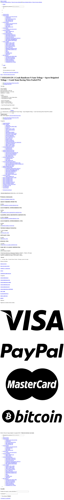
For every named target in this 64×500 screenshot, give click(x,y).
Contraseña (3, 493)
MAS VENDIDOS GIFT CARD (9, 177)
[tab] (33, 190)
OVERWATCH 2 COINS (11, 62)
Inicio (1, 74)
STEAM (7, 51)
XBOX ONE (8, 32)
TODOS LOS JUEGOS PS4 (11, 16)
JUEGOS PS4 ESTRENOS (11, 153)
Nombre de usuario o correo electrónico (8, 491)
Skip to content (3, 1)
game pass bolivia (6, 123)
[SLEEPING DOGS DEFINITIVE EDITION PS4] (11, 212)
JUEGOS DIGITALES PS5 (8, 157)
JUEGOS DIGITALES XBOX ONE (13, 162)
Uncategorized (6, 186)
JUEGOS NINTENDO (7, 33)
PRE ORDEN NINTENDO (11, 40)
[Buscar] (3, 8)
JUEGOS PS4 (6, 15)
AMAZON (8, 54)
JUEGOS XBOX (6, 30)
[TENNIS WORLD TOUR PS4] (7, 225)
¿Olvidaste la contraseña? (5, 498)
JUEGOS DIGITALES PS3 (8, 150)
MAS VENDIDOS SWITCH (9, 182)
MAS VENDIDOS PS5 (8, 180)
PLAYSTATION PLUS (10, 46)
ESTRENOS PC (9, 148)
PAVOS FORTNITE (10, 135)
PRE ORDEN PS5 (9, 26)
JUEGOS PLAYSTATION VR (12, 152)
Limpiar (12, 110)
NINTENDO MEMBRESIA (11, 39)
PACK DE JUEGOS (10, 37)
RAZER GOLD (9, 52)
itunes (7, 50)
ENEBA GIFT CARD (10, 42)
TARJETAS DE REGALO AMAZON (13, 142)
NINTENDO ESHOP (10, 132)
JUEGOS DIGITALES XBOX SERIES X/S (14, 163)
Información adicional (7, 189)
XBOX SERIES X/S (10, 31)
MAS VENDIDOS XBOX (8, 183)
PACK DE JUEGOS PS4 (11, 18)
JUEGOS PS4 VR (9, 21)
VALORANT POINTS (10, 57)
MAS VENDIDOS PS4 (8, 179)
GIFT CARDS (6, 41)
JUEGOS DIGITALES (5, 108)
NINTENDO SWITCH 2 (11, 35)
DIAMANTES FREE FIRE (11, 56)
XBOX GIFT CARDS (10, 45)
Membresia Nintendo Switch (11, 48)
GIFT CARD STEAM (10, 129)
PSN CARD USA (9, 47)
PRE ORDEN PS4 (9, 20)
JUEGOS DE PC (9, 149)
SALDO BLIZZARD (10, 60)
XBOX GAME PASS (10, 43)
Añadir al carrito (4, 114)
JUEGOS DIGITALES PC (8, 146)
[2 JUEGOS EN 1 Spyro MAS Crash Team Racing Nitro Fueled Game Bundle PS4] (11, 83)
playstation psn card (7, 185)
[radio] (15, 108)
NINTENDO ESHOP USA (11, 49)
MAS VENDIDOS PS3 (8, 178)
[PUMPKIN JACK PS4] (7, 84)
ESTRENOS (8, 17)
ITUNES (7, 131)
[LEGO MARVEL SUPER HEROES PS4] (9, 205)
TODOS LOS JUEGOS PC (11, 29)
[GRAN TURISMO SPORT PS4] (7, 199)
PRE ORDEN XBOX (10, 165)
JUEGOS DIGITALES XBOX (9, 161)
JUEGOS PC (5, 28)
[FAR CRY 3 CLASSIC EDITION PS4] (8, 244)
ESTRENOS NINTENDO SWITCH (13, 38)
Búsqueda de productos (7, 6)
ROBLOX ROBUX (10, 59)
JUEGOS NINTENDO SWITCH (12, 169)
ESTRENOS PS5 (9, 24)
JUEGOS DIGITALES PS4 (9, 74)
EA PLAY (8, 127)
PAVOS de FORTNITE (10, 58)
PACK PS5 (8, 25)
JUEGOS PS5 (6, 22)
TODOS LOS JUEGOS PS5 (11, 23)
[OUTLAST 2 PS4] (4, 232)
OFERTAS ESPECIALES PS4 (9, 184)
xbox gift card (5, 187)
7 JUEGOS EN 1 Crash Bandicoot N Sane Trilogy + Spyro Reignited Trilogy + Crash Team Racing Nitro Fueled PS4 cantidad (27, 111)
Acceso (9, 496)
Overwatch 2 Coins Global (11, 134)
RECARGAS (5, 55)
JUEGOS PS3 (6, 14)
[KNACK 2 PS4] (4, 238)
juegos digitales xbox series (8, 166)
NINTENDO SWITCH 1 (11, 34)
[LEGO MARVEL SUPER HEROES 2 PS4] (9, 218)
